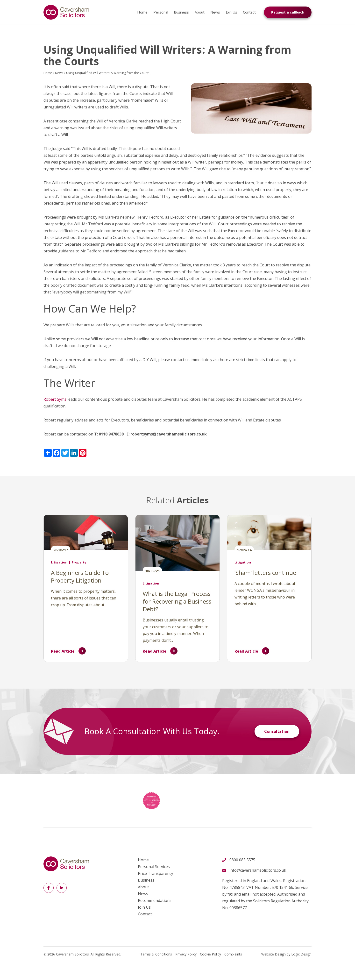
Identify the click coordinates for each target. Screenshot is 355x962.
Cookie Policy (210, 954)
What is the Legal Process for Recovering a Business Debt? (177, 601)
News (215, 12)
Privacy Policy (186, 954)
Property (79, 562)
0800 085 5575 (242, 859)
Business (181, 12)
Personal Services (154, 866)
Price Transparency (155, 873)
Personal (160, 12)
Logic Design (301, 954)
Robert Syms (54, 399)
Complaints (233, 954)
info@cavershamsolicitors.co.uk (257, 870)
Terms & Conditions (156, 954)
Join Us (231, 12)
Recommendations (154, 900)
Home (142, 12)
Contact (249, 12)
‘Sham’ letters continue (265, 573)
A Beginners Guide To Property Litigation (80, 576)
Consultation (277, 731)
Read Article (63, 651)
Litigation (59, 562)
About (200, 12)
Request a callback (287, 12)
